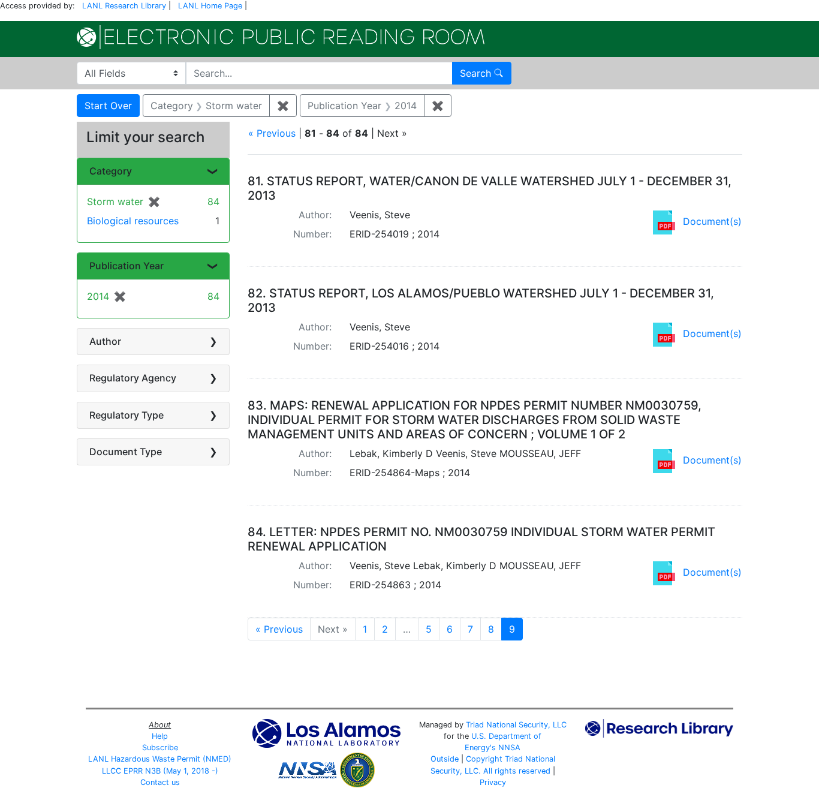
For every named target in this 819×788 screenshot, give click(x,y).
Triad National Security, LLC (516, 724)
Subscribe (160, 747)
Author (105, 341)
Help (160, 736)
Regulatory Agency (132, 378)
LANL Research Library (124, 5)
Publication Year (126, 266)
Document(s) (712, 221)
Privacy (493, 782)
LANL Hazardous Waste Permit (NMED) (159, 758)
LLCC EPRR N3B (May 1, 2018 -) (160, 770)
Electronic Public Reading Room (280, 37)
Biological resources (133, 221)
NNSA (509, 747)
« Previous (272, 133)
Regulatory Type (126, 415)
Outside (444, 758)
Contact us (160, 782)
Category (110, 171)
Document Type (125, 452)
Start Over (108, 106)
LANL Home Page (210, 5)
